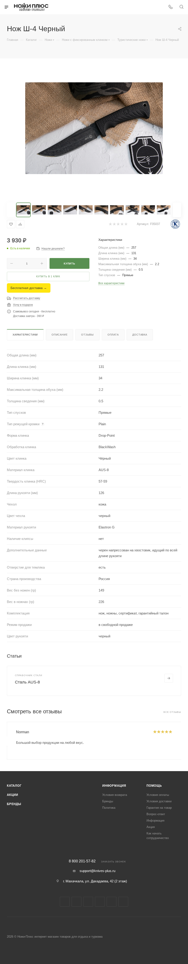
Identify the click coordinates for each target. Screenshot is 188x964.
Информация (114, 785)
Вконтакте (65, 902)
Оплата (113, 334)
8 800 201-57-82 (82, 861)
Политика (108, 807)
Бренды (14, 804)
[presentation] (6, 740)
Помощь (154, 785)
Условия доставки (159, 801)
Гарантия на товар (159, 807)
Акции (12, 795)
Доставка (139, 334)
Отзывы (87, 334)
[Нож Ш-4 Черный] (94, 128)
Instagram (76, 902)
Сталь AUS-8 (27, 682)
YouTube (100, 902)
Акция (151, 827)
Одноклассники (111, 902)
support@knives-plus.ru (97, 871)
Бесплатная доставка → (29, 288)
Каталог (14, 785)
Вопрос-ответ (156, 814)
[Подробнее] (168, 678)
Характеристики (25, 334)
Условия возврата (114, 795)
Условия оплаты (158, 795)
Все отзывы (172, 712)
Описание (59, 334)
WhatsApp (123, 902)
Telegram (88, 902)
